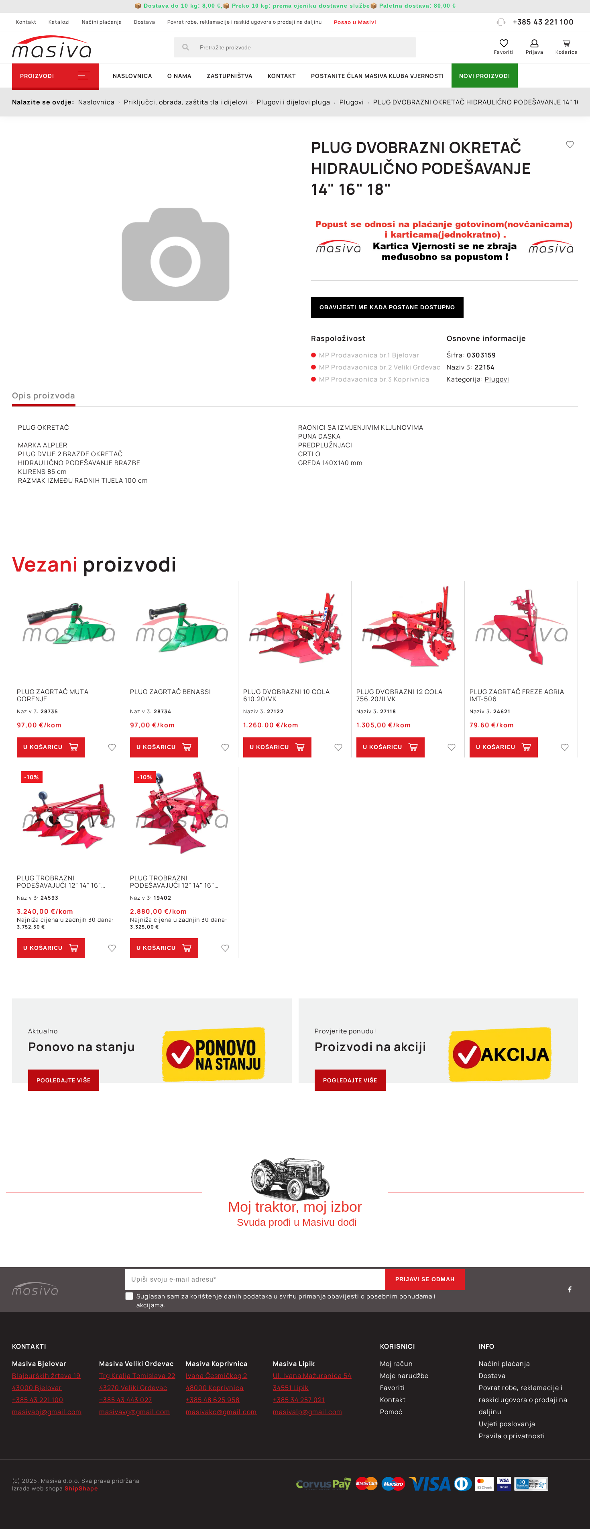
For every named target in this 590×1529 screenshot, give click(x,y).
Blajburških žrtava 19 (46, 1375)
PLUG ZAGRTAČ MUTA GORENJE (53, 695)
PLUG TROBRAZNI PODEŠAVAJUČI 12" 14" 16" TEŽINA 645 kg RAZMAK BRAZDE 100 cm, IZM (59, 881)
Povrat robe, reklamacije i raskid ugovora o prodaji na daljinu (244, 21)
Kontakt (26, 21)
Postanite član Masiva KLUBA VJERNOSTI (377, 76)
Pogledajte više (64, 1080)
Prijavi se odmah (425, 1279)
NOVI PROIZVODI (484, 76)
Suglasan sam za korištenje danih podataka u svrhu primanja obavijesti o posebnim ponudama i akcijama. (286, 1300)
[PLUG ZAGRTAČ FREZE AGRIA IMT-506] (521, 630)
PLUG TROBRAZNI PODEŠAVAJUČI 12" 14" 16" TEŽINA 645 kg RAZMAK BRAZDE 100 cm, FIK (172, 881)
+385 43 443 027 (125, 1399)
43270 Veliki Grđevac (133, 1387)
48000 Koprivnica (215, 1387)
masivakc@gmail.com (221, 1411)
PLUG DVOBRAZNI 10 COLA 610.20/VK (286, 695)
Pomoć (391, 1411)
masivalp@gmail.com (307, 1411)
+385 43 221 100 (543, 22)
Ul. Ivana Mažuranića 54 (312, 1375)
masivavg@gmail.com (134, 1411)
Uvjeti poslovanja (507, 1423)
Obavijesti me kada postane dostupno (387, 307)
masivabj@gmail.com (46, 1411)
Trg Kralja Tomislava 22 (137, 1375)
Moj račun (396, 1363)
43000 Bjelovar (37, 1387)
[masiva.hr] (51, 47)
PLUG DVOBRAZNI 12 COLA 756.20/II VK (399, 695)
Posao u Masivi (355, 22)
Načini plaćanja (102, 21)
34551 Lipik (291, 1387)
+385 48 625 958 (213, 1399)
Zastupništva (229, 76)
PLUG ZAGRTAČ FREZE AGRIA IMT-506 (517, 695)
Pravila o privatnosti (512, 1435)
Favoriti (392, 1387)
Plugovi (497, 379)
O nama (179, 76)
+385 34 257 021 (299, 1399)
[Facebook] (570, 1289)
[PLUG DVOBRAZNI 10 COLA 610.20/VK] (294, 630)
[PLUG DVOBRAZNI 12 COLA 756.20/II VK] (408, 630)
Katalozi (59, 21)
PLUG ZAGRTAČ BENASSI (170, 692)
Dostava (144, 21)
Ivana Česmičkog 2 (216, 1375)
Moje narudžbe (404, 1375)
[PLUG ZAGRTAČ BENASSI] (181, 630)
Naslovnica (132, 76)
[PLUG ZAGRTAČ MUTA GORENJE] (68, 630)
